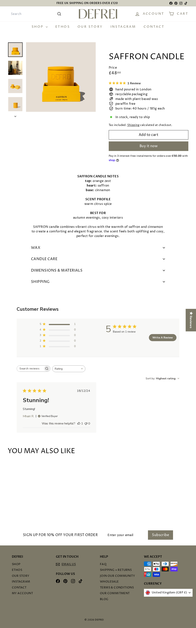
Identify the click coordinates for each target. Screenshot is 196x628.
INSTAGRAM (123, 26)
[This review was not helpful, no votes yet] (86, 423)
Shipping (133, 125)
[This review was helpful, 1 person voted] (79, 423)
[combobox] (36, 14)
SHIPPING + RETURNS (116, 570)
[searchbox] (30, 369)
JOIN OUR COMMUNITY (117, 576)
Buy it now (149, 146)
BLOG (104, 599)
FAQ (103, 564)
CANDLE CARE (44, 258)
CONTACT (154, 26)
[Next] (15, 115)
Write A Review (162, 337)
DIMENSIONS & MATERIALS (56, 270)
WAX (35, 247)
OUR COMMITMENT (115, 593)
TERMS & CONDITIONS (117, 588)
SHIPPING (40, 281)
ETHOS (62, 26)
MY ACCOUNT (22, 593)
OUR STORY (90, 26)
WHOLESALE (109, 582)
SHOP (38, 26)
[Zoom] (61, 77)
